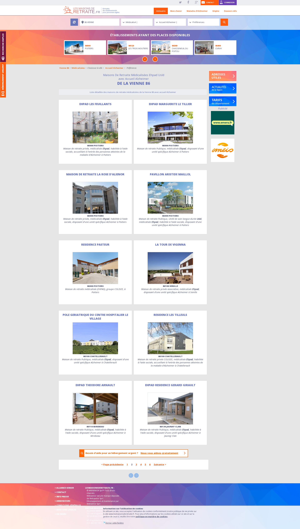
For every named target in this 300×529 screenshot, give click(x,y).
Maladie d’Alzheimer (197, 11)
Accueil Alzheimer (114, 68)
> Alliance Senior (64, 488)
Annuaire (160, 11)
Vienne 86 (64, 68)
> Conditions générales (68, 505)
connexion (229, 2)
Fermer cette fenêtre (114, 523)
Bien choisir (176, 11)
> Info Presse (62, 496)
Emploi (215, 11)
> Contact (60, 492)
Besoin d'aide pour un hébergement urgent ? (131, 453)
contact (210, 2)
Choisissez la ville (94, 68)
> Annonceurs (62, 501)
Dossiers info (230, 11)
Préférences (132, 68)
